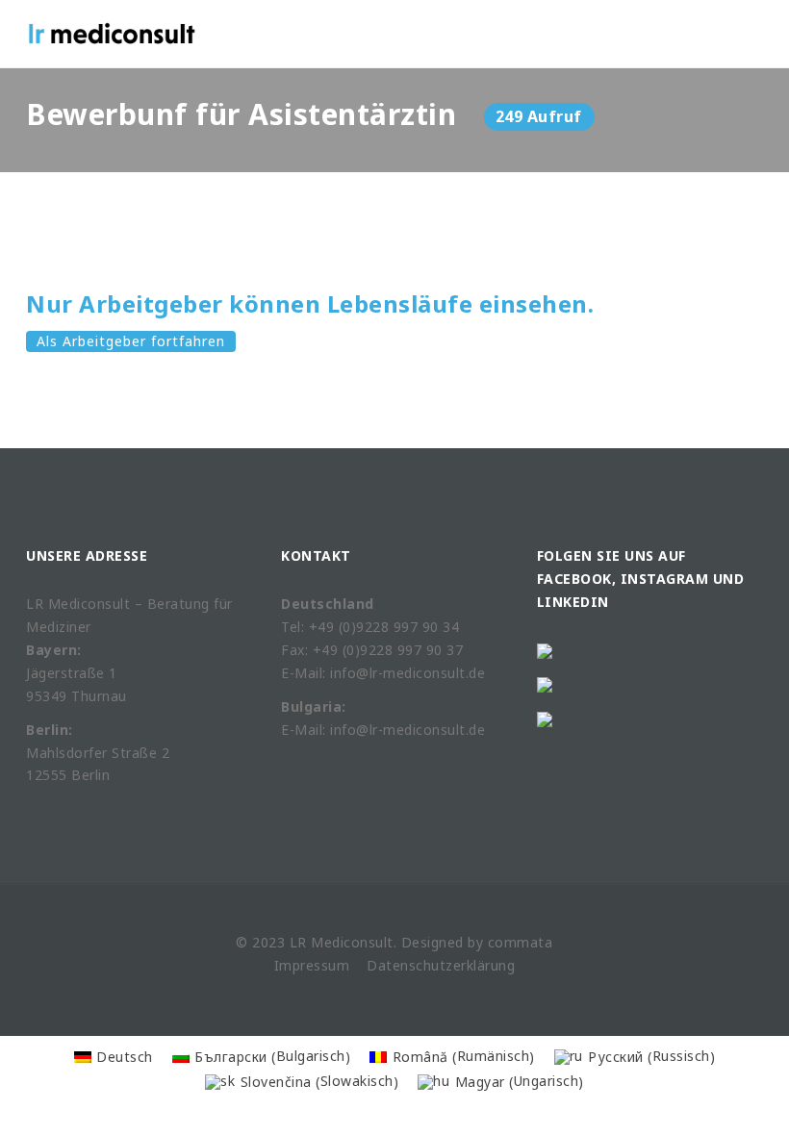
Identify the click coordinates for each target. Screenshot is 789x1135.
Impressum (312, 965)
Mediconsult (352, 942)
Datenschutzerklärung (441, 965)
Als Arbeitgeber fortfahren (131, 341)
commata (520, 942)
